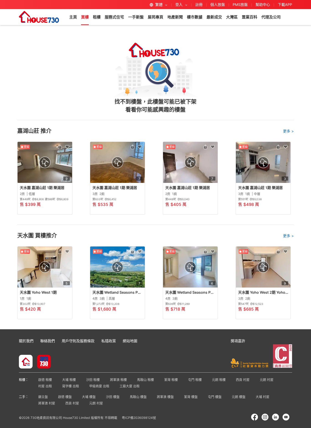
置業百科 (249, 17)
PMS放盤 (240, 4)
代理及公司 (271, 17)
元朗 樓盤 (238, 397)
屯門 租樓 (195, 379)
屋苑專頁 (155, 17)
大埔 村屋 (262, 397)
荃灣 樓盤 (191, 397)
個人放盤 (217, 4)
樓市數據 (194, 17)
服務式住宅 (114, 17)
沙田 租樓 (93, 379)
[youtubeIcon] (286, 417)
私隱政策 (108, 341)
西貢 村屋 (243, 379)
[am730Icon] (42, 362)
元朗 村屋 (266, 379)
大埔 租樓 (69, 379)
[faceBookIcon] (254, 417)
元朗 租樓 (219, 379)
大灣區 (232, 17)
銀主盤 (43, 397)
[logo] (39, 17)
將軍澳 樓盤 (165, 397)
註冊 (199, 4)
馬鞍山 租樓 (145, 379)
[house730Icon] (26, 362)
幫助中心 (263, 4)
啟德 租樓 (45, 379)
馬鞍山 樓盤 (138, 397)
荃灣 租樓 (171, 379)
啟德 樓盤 (65, 397)
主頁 (73, 17)
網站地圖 (130, 341)
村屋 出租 (45, 386)
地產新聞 (175, 17)
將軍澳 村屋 (46, 403)
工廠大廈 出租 (130, 386)
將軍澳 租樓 (118, 379)
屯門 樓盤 (215, 397)
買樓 (85, 17)
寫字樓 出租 (70, 386)
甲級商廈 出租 (99, 386)
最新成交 (214, 17)
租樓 (97, 17)
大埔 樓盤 (89, 397)
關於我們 (26, 341)
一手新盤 (136, 17)
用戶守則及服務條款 (78, 341)
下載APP (285, 4)
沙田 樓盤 (113, 397)
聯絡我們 (47, 341)
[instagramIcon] (265, 417)
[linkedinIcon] (275, 417)
